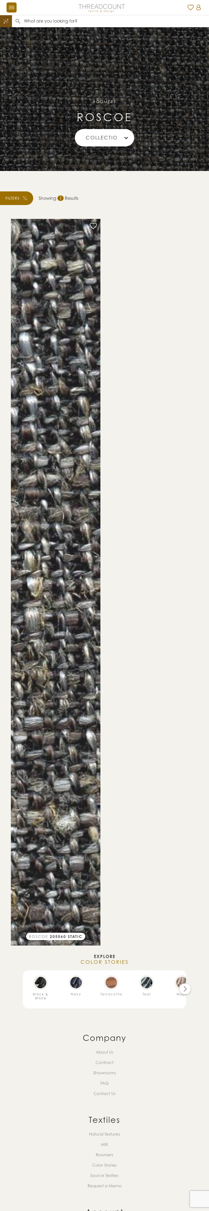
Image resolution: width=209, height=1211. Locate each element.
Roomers (104, 1154)
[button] (185, 988)
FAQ (104, 1083)
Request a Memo (105, 1185)
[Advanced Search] (6, 21)
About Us (104, 1052)
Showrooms (104, 1072)
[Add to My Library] (93, 226)
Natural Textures (104, 1134)
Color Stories (104, 1165)
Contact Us (105, 1093)
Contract (104, 1062)
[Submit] (18, 21)
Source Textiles (104, 1175)
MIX (104, 1144)
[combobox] (116, 21)
